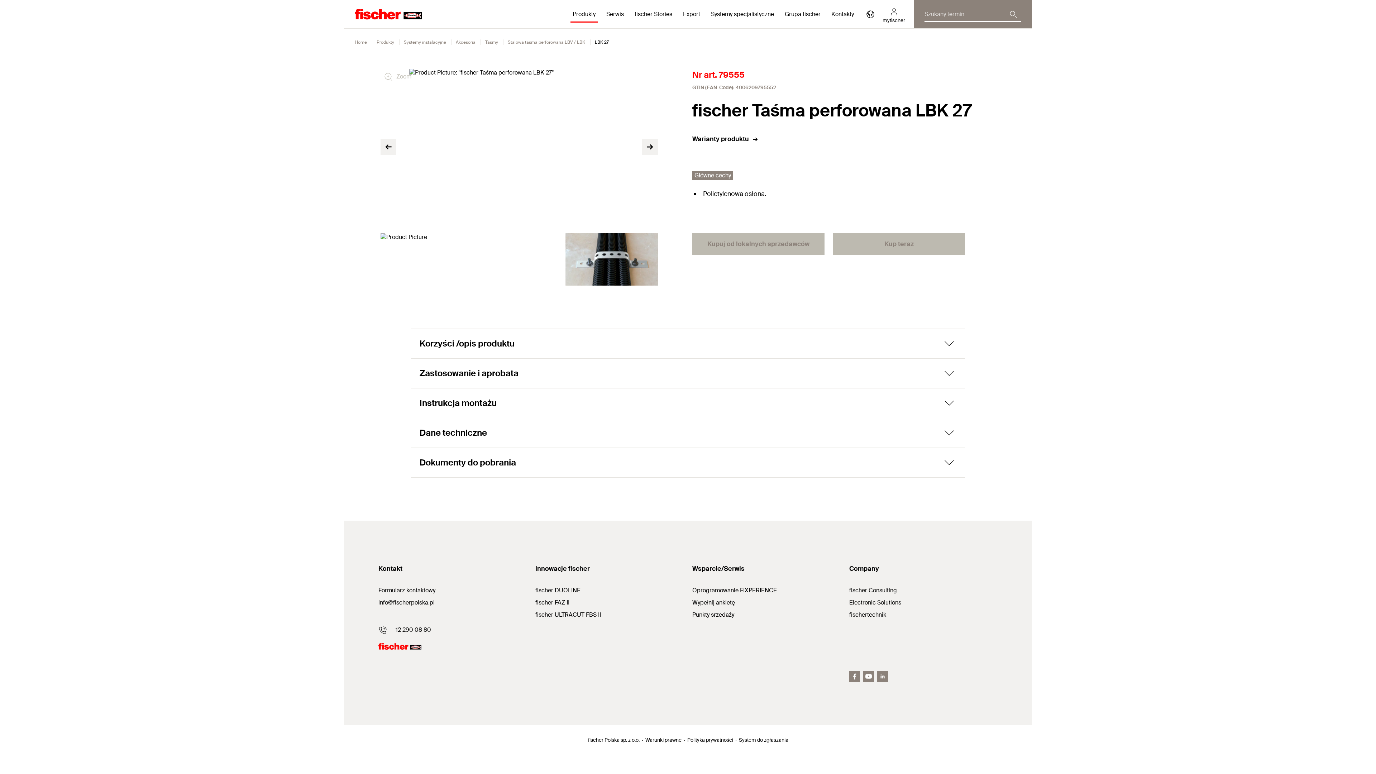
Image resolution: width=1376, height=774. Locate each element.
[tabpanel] (427, 259)
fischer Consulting (873, 590)
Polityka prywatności (710, 740)
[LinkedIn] (882, 676)
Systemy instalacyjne (425, 42)
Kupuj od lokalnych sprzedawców (758, 244)
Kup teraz (899, 244)
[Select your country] (870, 14)
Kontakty (842, 14)
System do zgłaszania (763, 740)
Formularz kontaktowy (406, 590)
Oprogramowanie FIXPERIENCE (734, 590)
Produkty (385, 42)
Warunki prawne (663, 740)
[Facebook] (854, 676)
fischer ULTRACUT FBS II (568, 614)
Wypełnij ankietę (713, 602)
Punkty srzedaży (713, 614)
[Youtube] (868, 676)
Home (361, 42)
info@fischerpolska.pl (406, 602)
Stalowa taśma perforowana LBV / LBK (546, 42)
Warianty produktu (720, 139)
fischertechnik (867, 614)
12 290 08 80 (413, 630)
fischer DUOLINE (557, 590)
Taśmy (491, 42)
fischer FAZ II (552, 602)
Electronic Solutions (875, 602)
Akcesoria (466, 42)
